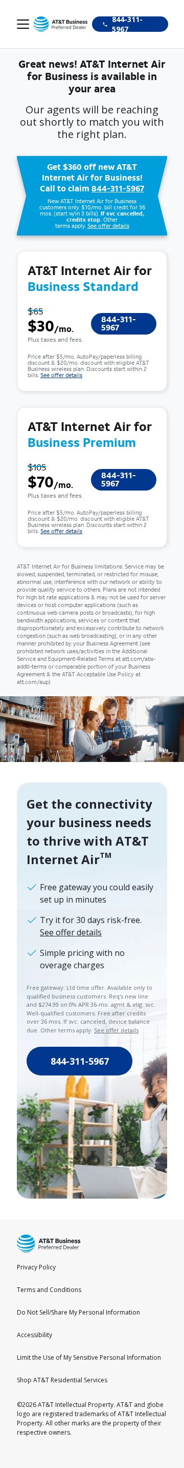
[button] (23, 24)
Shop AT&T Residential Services (62, 1380)
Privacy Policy (36, 1267)
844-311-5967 (117, 189)
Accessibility (34, 1334)
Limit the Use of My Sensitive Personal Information (89, 1357)
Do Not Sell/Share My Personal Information (78, 1312)
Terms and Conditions (49, 1289)
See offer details (108, 226)
